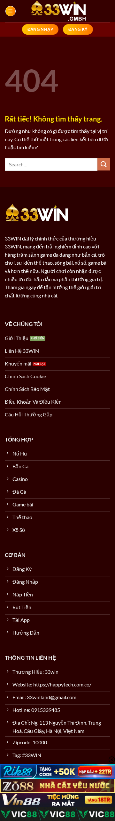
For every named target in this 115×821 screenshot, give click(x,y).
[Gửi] (103, 164)
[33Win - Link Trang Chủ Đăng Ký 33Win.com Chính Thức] (57, 11)
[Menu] (10, 11)
